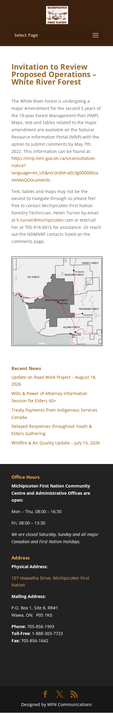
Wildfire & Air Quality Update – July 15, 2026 (55, 443)
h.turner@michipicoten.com (45, 220)
